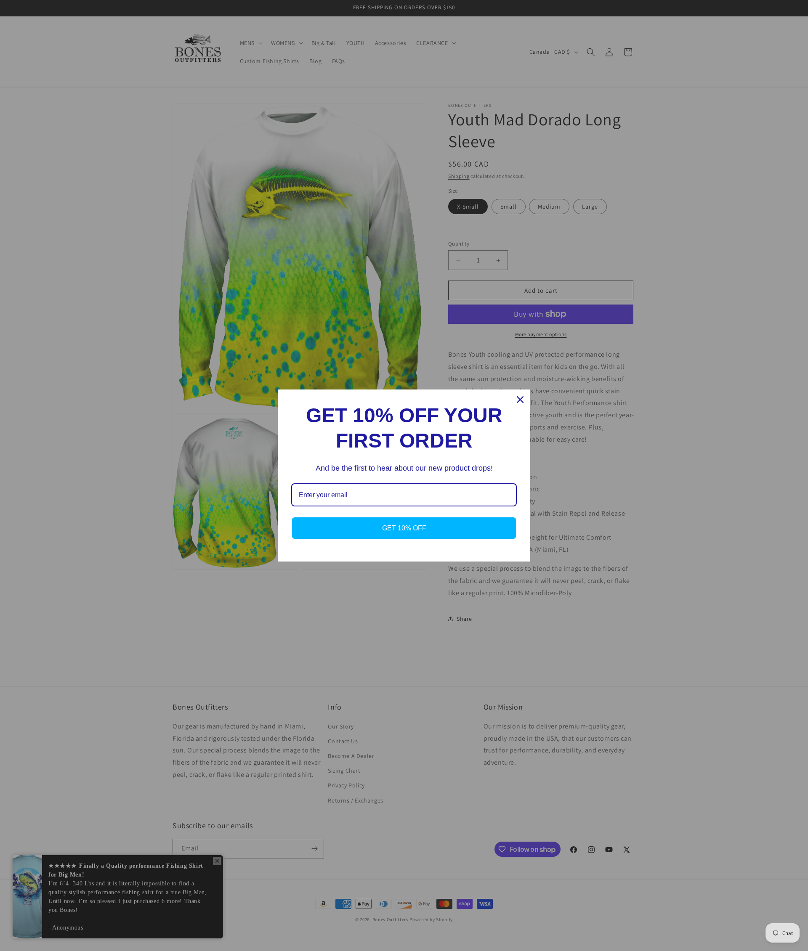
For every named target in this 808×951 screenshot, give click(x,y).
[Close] (520, 399)
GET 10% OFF (404, 528)
